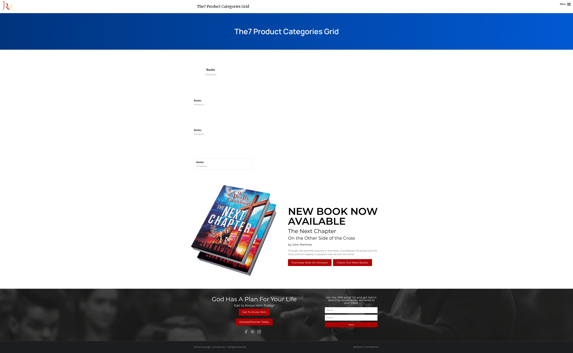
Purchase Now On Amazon (310, 262)
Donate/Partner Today (254, 322)
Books (210, 70)
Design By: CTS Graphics (366, 347)
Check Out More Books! (352, 262)
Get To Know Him (254, 312)
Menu (563, 4)
